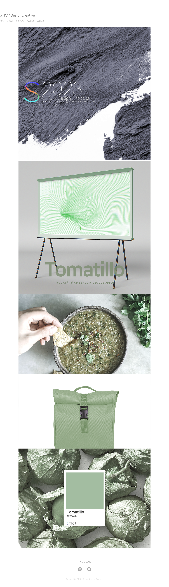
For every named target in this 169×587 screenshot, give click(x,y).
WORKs (30, 21)
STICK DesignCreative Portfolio (90, 579)
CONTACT (41, 21)
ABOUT (10, 21)
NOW (2, 21)
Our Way (20, 21)
